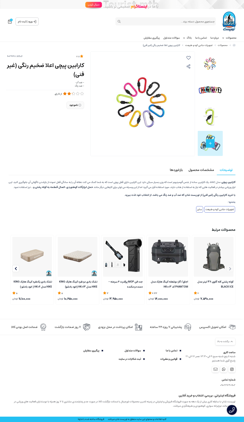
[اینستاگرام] (231, 369)
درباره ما (214, 38)
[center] (119, 21)
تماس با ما (201, 38)
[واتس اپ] (223, 369)
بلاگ (189, 38)
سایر (199, 209)
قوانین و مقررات (168, 359)
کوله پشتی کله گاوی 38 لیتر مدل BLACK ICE (215, 284)
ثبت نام (22, 21)
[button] (15, 268)
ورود (30, 21)
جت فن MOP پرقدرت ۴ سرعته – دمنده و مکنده (125, 284)
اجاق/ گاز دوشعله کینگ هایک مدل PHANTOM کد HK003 (169, 284)
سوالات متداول (171, 38)
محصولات (231, 38)
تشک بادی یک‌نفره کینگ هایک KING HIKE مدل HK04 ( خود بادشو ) (33, 284)
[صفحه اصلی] (234, 45)
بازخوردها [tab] (176, 170)
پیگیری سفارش (152, 38)
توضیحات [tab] (226, 170)
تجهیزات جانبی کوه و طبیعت (199, 45)
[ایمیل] (215, 369)
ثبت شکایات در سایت (130, 359)
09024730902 (227, 385)
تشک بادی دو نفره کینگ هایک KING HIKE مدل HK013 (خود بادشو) (78, 284)
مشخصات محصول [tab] (201, 170)
